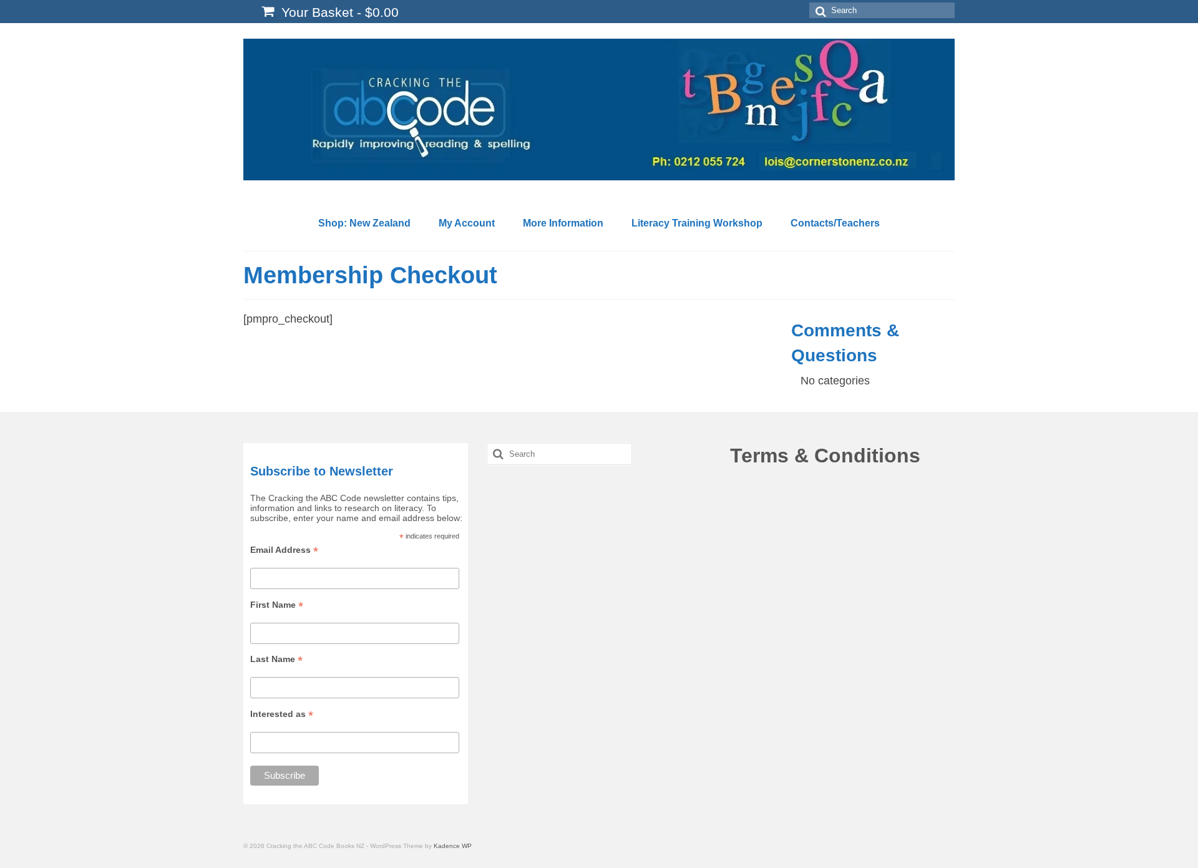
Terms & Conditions (825, 455)
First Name (276, 605)
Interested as (281, 714)
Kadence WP (453, 845)
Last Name (276, 659)
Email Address (284, 550)
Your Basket (338, 12)
